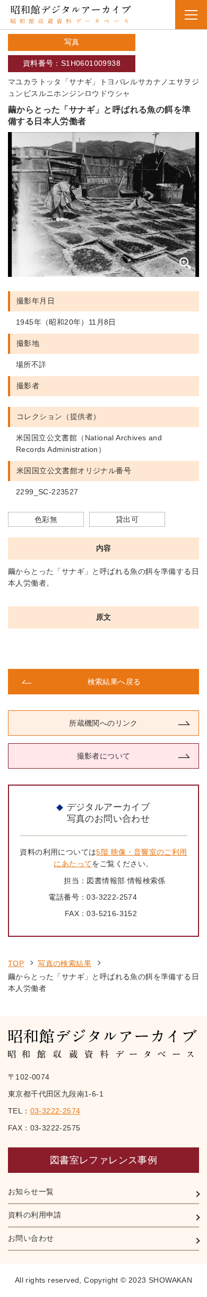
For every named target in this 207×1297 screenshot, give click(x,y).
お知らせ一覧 (31, 1191)
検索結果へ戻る (114, 681)
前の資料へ (55, 649)
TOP (16, 963)
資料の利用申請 (35, 1215)
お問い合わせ (31, 1238)
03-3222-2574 (55, 1111)
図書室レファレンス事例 (103, 1160)
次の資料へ (152, 649)
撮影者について (104, 756)
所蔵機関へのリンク (103, 723)
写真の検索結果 (64, 963)
